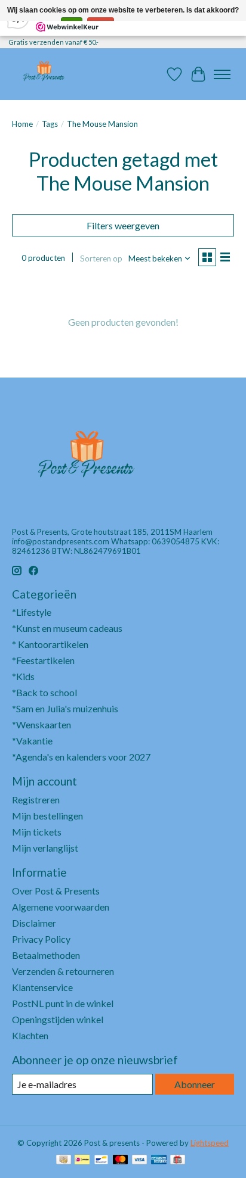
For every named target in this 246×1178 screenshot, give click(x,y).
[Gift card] (177, 1160)
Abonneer (194, 1084)
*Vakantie (32, 740)
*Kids (23, 676)
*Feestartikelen (43, 660)
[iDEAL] (82, 1160)
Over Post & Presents (56, 890)
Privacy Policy (41, 939)
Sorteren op (101, 258)
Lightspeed (209, 1143)
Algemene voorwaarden (60, 906)
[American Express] (159, 1160)
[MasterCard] (120, 1160)
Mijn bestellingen (47, 815)
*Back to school (44, 692)
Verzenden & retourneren (63, 971)
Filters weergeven (123, 225)
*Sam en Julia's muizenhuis (65, 708)
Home (22, 124)
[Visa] (139, 1160)
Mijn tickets (36, 831)
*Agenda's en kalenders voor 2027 (81, 756)
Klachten (30, 1035)
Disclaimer (34, 922)
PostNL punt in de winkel (62, 1003)
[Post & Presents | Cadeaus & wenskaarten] (43, 74)
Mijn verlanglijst (45, 847)
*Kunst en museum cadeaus (67, 628)
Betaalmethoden (46, 955)
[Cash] (63, 1160)
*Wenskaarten (41, 724)
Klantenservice (42, 987)
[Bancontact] (101, 1160)
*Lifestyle (31, 612)
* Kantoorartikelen (50, 644)
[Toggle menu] (222, 74)
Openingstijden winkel (57, 1019)
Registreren (36, 799)
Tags (50, 124)
